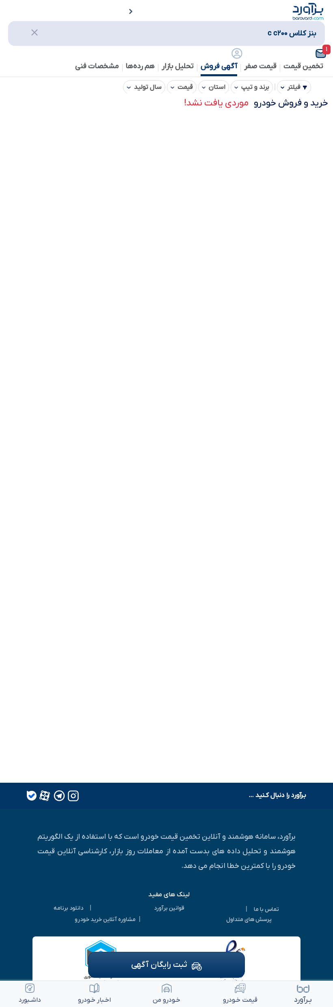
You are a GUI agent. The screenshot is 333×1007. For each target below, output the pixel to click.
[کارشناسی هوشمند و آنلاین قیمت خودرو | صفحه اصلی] (308, 11)
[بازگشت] (125, 12)
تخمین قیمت (303, 66)
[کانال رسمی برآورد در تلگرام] (58, 796)
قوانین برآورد (169, 908)
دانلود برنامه (68, 908)
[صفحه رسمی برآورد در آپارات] (44, 796)
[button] (305, 53)
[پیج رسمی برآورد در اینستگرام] (72, 796)
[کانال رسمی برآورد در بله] (32, 796)
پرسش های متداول (249, 919)
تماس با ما (266, 909)
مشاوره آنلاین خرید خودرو (105, 919)
